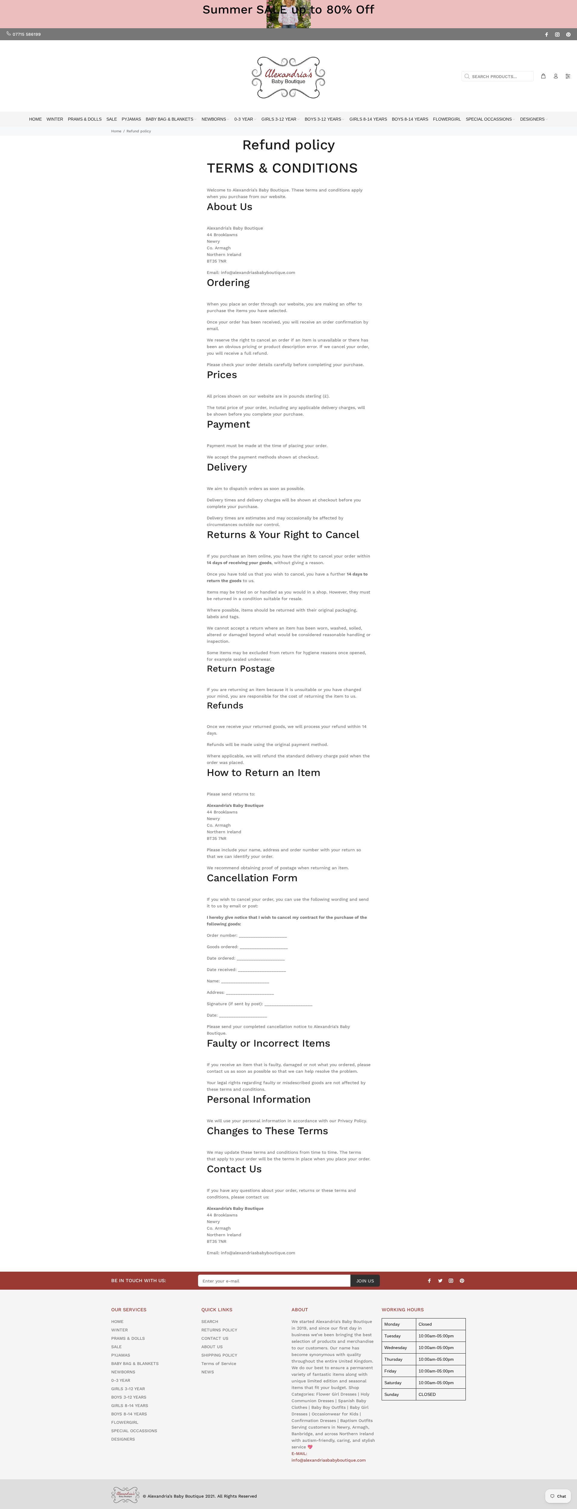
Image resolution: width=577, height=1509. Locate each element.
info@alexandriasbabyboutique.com (258, 272)
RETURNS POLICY (219, 1329)
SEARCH (209, 1321)
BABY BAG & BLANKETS (135, 1363)
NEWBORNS (123, 1371)
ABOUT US (212, 1346)
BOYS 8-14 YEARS (129, 1413)
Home (116, 131)
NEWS (207, 1371)
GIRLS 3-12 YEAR (128, 1388)
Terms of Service (218, 1363)
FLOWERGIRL (124, 1422)
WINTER (119, 1329)
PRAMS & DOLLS (128, 1338)
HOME (117, 1321)
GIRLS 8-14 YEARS (129, 1405)
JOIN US (365, 1281)
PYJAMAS (120, 1355)
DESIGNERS (123, 1439)
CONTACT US (214, 1338)
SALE (116, 1346)
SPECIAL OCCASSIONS (134, 1430)
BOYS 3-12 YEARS (128, 1397)
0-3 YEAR (120, 1380)
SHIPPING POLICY (219, 1355)
